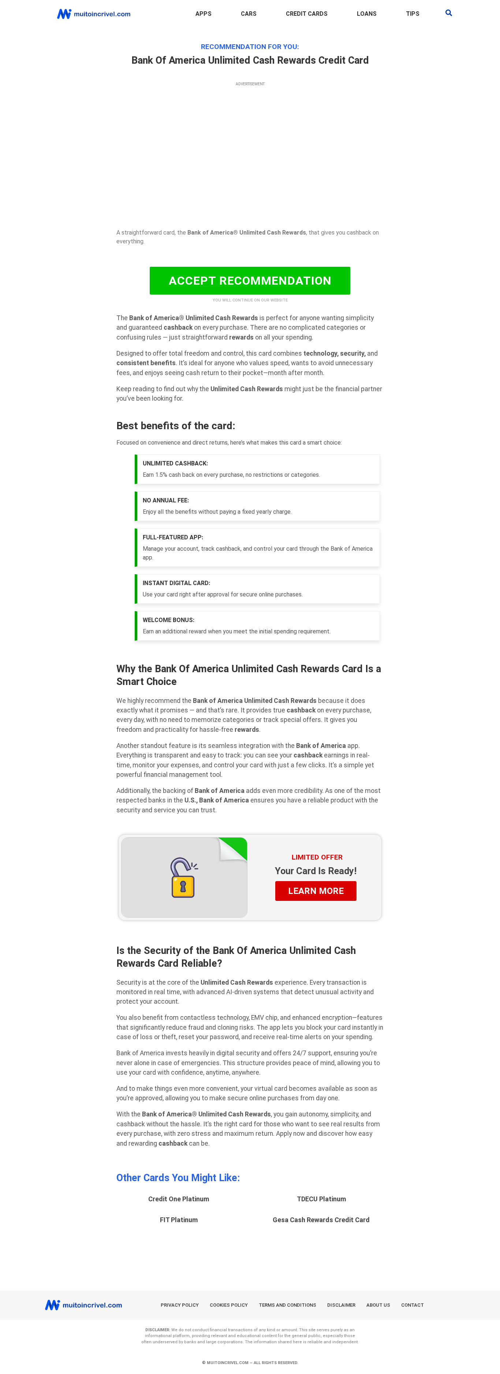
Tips (412, 13)
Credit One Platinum (178, 1199)
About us (378, 1305)
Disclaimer (341, 1305)
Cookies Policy (229, 1305)
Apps (203, 13)
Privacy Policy (180, 1305)
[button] (448, 12)
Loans (367, 13)
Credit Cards (307, 13)
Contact (412, 1305)
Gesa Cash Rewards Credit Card (321, 1220)
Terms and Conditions (287, 1305)
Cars (249, 13)
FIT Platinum (179, 1220)
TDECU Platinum (321, 1199)
